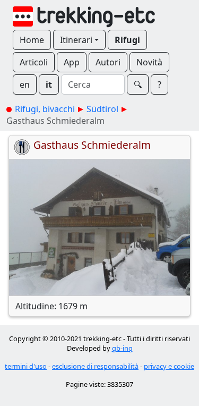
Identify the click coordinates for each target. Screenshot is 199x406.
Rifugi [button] (127, 40)
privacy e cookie (169, 366)
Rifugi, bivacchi (45, 109)
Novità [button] (149, 62)
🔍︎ (138, 84)
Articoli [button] (34, 62)
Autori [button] (108, 62)
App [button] (72, 62)
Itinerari (76, 40)
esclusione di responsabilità (95, 366)
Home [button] (32, 40)
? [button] (159, 84)
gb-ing (122, 348)
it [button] (49, 84)
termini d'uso (26, 366)
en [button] (25, 84)
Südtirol (102, 109)
